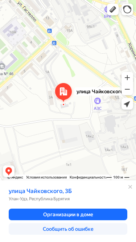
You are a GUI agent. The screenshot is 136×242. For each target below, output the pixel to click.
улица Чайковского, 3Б (40, 191)
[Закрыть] (130, 187)
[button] (113, 9)
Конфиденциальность (88, 177)
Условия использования (46, 177)
